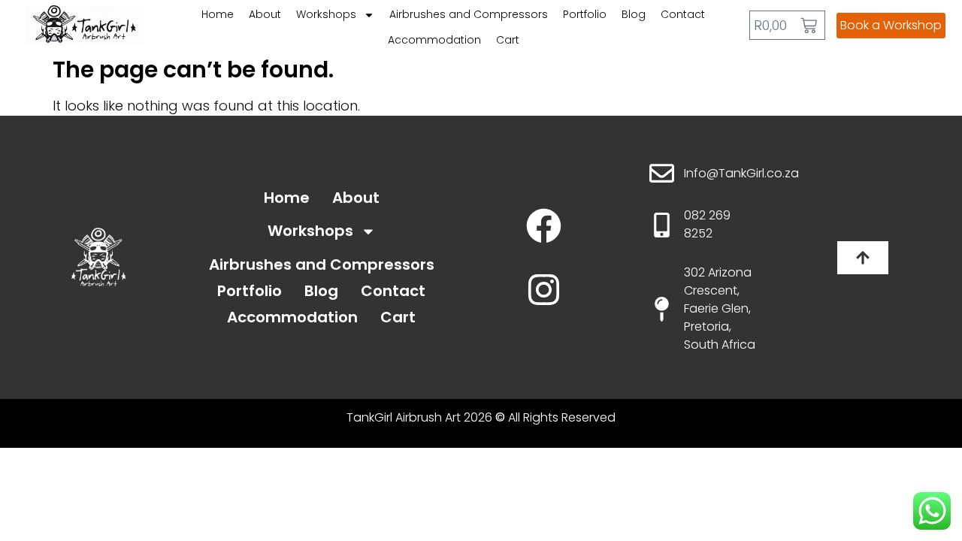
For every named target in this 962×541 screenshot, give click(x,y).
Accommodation (434, 39)
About (265, 14)
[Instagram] (544, 290)
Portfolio (585, 14)
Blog (634, 14)
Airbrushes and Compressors (468, 14)
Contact (683, 14)
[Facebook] (544, 226)
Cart (507, 39)
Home (217, 14)
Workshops (326, 14)
